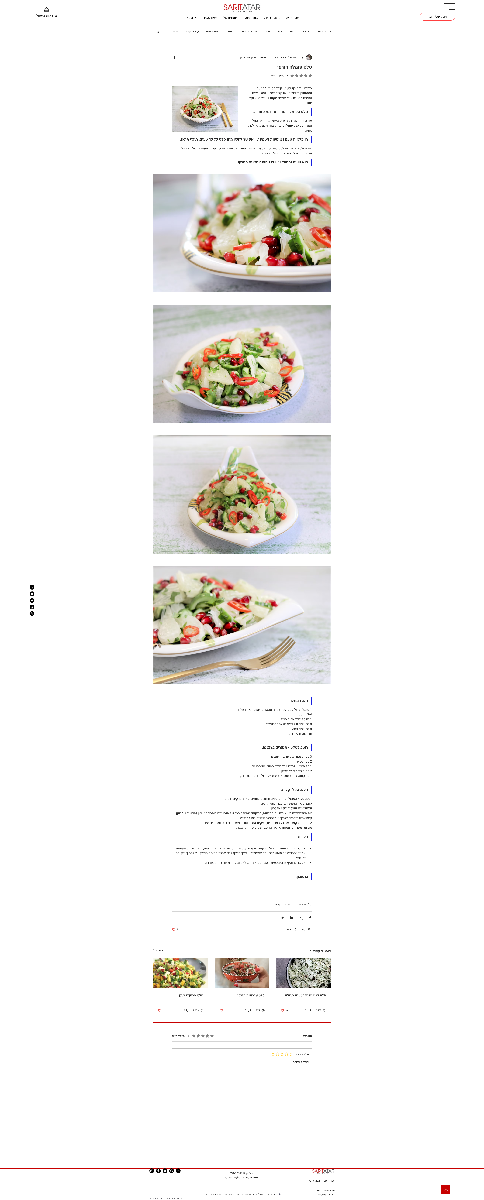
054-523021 (237, 1173)
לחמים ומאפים (213, 31)
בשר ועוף (306, 31)
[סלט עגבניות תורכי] (242, 973)
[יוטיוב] (32, 593)
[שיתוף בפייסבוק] (310, 918)
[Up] (445, 1189)
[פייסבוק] (32, 600)
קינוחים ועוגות (192, 31)
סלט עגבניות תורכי (251, 995)
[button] (449, 6)
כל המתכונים (324, 31)
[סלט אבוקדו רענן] (180, 973)
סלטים (231, 31)
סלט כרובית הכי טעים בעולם (305, 995)
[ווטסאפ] (32, 587)
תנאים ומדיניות (326, 1190)
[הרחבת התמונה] (242, 233)
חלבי (267, 31)
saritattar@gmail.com (238, 1177)
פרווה (280, 31)
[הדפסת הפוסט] (273, 918)
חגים (175, 31)
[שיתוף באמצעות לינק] (282, 918)
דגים (292, 31)
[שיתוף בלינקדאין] (291, 918)
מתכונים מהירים (250, 31)
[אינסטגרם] (32, 607)
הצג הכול (158, 951)
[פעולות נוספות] (174, 57)
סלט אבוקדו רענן (191, 995)
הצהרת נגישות (326, 1194)
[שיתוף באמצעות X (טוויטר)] (301, 918)
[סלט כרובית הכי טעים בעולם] (303, 973)
